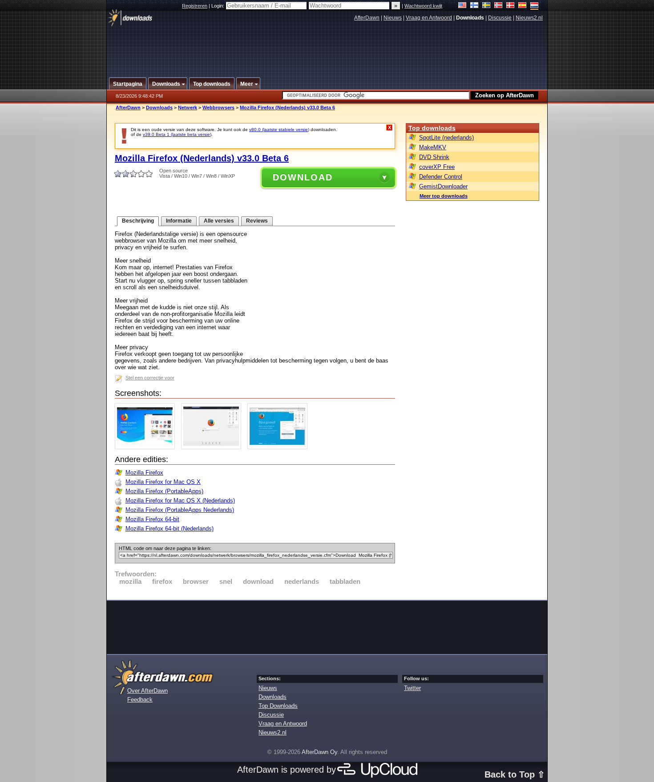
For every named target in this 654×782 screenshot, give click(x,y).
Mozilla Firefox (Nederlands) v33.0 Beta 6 (287, 107)
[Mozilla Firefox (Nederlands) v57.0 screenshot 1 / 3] (147, 447)
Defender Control (440, 176)
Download (303, 177)
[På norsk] (498, 6)
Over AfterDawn (147, 690)
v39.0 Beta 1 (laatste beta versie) (177, 134)
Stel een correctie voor (149, 377)
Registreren (194, 5)
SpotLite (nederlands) (446, 137)
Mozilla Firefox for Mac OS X (163, 482)
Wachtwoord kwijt (423, 5)
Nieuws (393, 18)
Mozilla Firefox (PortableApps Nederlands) (179, 510)
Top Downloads (278, 705)
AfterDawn (366, 18)
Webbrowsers (218, 107)
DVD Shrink (434, 157)
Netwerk (187, 107)
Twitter (412, 688)
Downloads (159, 107)
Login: (218, 5)
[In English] (462, 6)
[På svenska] (486, 6)
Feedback (140, 699)
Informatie (179, 221)
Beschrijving (138, 221)
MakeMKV (432, 147)
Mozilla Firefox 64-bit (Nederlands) (169, 528)
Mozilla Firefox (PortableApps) (164, 491)
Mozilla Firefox (144, 472)
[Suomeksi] (474, 6)
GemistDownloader (443, 186)
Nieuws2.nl (529, 18)
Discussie (500, 18)
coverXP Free (437, 167)
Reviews (257, 221)
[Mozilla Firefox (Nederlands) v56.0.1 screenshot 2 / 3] (213, 447)
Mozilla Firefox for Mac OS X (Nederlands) (180, 500)
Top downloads (432, 128)
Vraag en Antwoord (429, 18)
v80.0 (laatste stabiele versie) (279, 129)
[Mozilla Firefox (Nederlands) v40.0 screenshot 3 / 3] (279, 447)
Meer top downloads (444, 196)
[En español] (522, 6)
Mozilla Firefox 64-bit (152, 519)
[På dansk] (510, 6)
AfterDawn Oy (319, 752)
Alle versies (219, 221)
